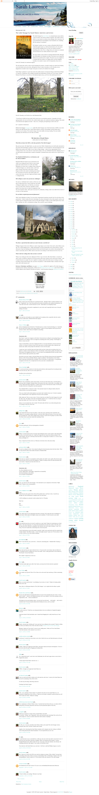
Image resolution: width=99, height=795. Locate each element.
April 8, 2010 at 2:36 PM (24, 575)
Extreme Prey (72, 142)
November (74, 231)
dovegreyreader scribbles (75, 161)
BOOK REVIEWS (48, 26)
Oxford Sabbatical (73, 493)
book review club (22, 293)
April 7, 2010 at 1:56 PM (24, 452)
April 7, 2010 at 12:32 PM (24, 418)
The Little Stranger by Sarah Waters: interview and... (77, 255)
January (73, 262)
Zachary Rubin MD (73, 304)
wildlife (76, 518)
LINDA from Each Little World (26, 702)
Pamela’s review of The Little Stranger (51, 625)
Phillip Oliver (22, 410)
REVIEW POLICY (56, 26)
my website (71, 63)
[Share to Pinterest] (42, 291)
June (73, 242)
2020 (71, 207)
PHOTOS (41, 26)
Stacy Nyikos (22, 570)
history (78, 506)
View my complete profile (74, 53)
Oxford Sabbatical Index (74, 69)
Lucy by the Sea (75, 335)
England (28, 293)
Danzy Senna (75, 324)
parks (70, 510)
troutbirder (72, 140)
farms (76, 504)
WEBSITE (24, 26)
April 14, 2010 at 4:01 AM (24, 686)
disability (81, 502)
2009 (71, 264)
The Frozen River (76, 318)
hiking (74, 506)
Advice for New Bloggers (74, 66)
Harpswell (71, 488)
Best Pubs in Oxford (78, 421)
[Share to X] (39, 291)
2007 (71, 268)
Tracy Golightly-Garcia (24, 490)
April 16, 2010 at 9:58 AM (24, 732)
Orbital (73, 312)
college (74, 501)
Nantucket (81, 491)
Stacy (20, 423)
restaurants (76, 513)
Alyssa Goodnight (23, 367)
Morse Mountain (72, 491)
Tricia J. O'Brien (22, 325)
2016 (71, 215)
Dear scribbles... (73, 162)
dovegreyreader (29, 127)
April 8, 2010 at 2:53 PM (24, 588)
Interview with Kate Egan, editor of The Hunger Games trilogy (79, 397)
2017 (71, 213)
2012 (71, 224)
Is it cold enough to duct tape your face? (79, 357)
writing (81, 518)
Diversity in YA (73, 170)
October (73, 233)
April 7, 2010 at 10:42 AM (24, 375)
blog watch (75, 496)
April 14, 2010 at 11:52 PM (24, 707)
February (74, 260)
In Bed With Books (74, 155)
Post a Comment (21, 778)
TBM (20, 654)
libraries (77, 507)
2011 (71, 226)
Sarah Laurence (31, 6)
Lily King (74, 308)
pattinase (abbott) (23, 447)
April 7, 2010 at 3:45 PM (24, 507)
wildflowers (71, 518)
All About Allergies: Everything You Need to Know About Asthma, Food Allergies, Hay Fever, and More (76, 300)
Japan (76, 488)
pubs (82, 512)
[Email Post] (34, 291)
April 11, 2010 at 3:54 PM (24, 631)
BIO (28, 26)
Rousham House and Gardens (47, 267)
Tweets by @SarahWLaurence (75, 274)
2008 (71, 266)
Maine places (78, 490)
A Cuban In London (23, 675)
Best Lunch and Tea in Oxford (79, 460)
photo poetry (75, 510)
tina (20, 315)
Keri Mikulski (22, 539)
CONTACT (63, 26)
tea (79, 516)
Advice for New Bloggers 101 (79, 434)
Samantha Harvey (75, 313)
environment (71, 504)
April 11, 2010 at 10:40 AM (25, 617)
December (74, 229)
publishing (77, 512)
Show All (81, 176)
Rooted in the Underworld (75, 120)
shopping (70, 515)
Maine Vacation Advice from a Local (79, 409)
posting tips (71, 512)
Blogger (70, 792)
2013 (71, 222)
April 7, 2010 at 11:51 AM (24, 406)
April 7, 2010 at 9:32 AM (24, 331)
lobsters (81, 507)
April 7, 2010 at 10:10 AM (24, 362)
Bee (20, 737)
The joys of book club (74, 131)
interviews (36, 293)
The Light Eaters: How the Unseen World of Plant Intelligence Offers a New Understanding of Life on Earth (76, 286)
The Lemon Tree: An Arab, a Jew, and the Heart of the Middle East (77, 330)
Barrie (20, 562)
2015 (71, 217)
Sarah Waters (46, 36)
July (72, 240)
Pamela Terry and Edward (25, 592)
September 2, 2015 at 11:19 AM (25, 775)
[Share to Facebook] (41, 291)
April (73, 246)
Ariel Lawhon (75, 319)
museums (76, 509)
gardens (71, 506)
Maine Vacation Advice (73, 68)
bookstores (74, 500)
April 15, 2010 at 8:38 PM (24, 718)
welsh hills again (73, 130)
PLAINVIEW (60, 792)
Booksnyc (21, 608)
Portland (74, 494)
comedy (77, 501)
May (73, 244)
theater (81, 516)
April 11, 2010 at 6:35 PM (24, 649)
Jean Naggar (40, 266)
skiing (75, 515)
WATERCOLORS (34, 26)
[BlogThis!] (38, 291)
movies (70, 509)
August (73, 238)
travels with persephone (75, 119)
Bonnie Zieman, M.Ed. (24, 299)
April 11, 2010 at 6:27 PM (24, 640)
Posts (71, 81)
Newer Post (18, 781)
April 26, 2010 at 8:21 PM (24, 759)
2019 (71, 209)
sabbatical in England (58, 269)
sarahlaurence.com (72, 195)
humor (82, 506)
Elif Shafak (74, 295)
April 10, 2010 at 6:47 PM (24, 603)
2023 (71, 201)
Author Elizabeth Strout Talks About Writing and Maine (79, 447)
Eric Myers (77, 51)
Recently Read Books (76, 281)
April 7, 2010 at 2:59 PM (24, 486)
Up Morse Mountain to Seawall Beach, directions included (79, 371)
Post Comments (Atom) (26, 784)
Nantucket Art (76, 70)
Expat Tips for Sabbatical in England (79, 383)
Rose (20, 521)
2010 (71, 228)
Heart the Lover (75, 307)
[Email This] (36, 291)
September (74, 236)
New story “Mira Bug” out (75, 167)
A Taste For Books (23, 763)
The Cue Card (73, 150)
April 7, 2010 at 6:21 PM (24, 557)
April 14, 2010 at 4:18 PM (24, 697)
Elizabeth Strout (75, 336)
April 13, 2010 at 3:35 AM (24, 662)
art (69, 496)
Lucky (73, 340)
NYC (77, 491)
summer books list (73, 516)
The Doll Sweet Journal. (75, 124)
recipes (70, 513)
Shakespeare (80, 494)
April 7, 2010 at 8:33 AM (24, 320)
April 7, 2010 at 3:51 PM (24, 516)
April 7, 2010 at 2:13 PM (24, 476)
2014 (71, 219)
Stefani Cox (72, 166)
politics (81, 510)
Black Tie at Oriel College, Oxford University (76, 473)
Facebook (72, 65)
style (82, 515)
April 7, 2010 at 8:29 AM (24, 310)
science (81, 513)
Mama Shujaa (73, 134)
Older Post (62, 781)
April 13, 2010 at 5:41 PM (24, 670)
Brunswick (71, 486)
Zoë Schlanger (72, 290)
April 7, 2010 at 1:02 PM (24, 427)
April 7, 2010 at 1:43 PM (24, 442)
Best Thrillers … (73, 152)
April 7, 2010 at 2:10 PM (24, 463)
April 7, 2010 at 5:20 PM (24, 543)
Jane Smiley (75, 341)
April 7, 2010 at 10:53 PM (24, 565)
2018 (71, 211)
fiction (32, 293)
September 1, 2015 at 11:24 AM (25, 767)
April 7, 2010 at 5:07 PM (24, 535)
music (82, 509)
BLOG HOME (18, 26)
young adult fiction (76, 520)
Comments (72, 83)
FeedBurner (78, 98)
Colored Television (76, 323)
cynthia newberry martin (24, 636)
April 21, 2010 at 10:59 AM (25, 747)
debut (75, 503)
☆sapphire (21, 711)
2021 (71, 205)
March (73, 258)
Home (40, 781)
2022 (71, 203)
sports (79, 515)
